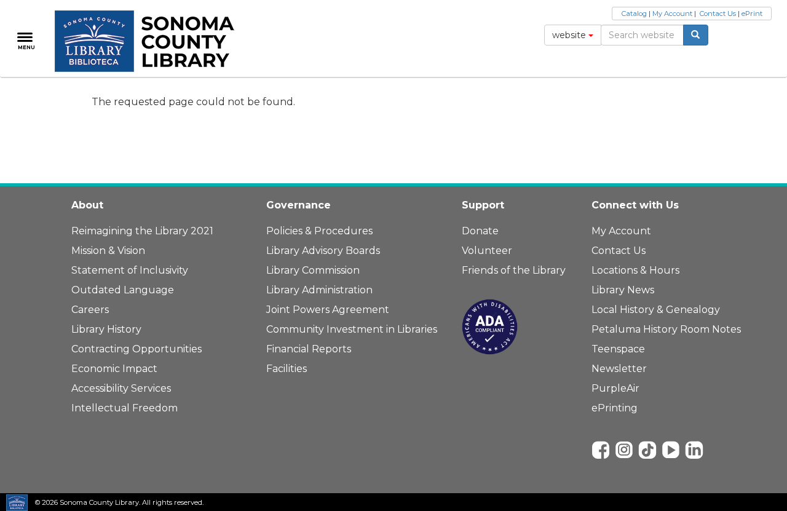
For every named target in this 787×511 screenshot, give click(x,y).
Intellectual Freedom (124, 408)
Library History (106, 329)
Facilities (286, 368)
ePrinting (614, 408)
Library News (622, 290)
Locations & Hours (635, 270)
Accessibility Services (121, 388)
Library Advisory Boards (323, 250)
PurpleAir (615, 388)
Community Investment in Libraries (351, 329)
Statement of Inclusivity (129, 270)
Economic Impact (114, 368)
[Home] (151, 41)
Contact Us (718, 13)
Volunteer (487, 250)
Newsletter (619, 368)
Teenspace (618, 349)
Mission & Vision (108, 250)
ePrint (752, 13)
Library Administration (319, 290)
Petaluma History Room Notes (666, 329)
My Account (672, 13)
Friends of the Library (514, 270)
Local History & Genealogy (655, 309)
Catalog (634, 13)
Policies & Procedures (319, 231)
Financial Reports (308, 349)
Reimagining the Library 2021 (142, 231)
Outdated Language (122, 290)
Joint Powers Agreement (327, 309)
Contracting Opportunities (136, 349)
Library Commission (313, 270)
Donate (480, 231)
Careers (90, 309)
